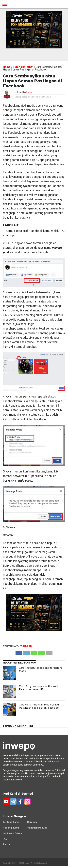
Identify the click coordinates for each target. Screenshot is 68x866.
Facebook (25, 646)
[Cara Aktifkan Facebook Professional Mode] (9, 673)
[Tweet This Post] (26, 652)
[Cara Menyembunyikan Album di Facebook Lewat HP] (9, 691)
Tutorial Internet (23, 66)
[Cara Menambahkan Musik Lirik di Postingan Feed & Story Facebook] (9, 709)
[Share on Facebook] (19, 652)
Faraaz (30, 92)
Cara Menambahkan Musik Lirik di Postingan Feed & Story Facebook (39, 706)
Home (6, 66)
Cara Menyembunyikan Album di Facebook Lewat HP (38, 688)
